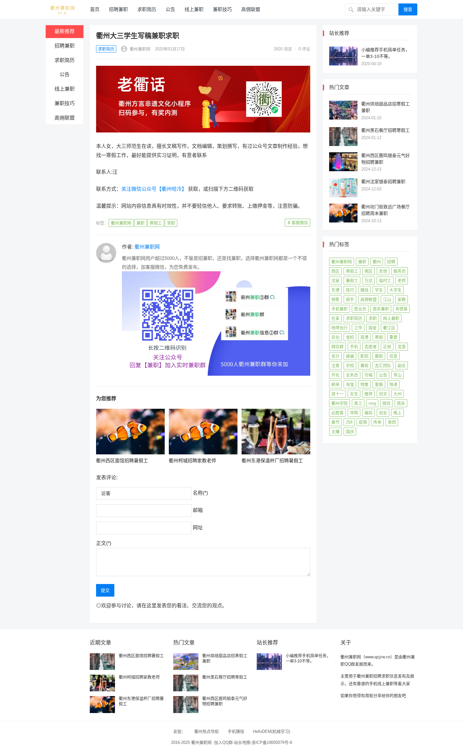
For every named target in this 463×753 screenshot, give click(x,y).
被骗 (350, 356)
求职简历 (146, 9)
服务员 (399, 271)
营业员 (360, 308)
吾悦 (383, 271)
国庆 (350, 431)
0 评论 (304, 49)
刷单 (335, 384)
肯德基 (401, 308)
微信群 (337, 346)
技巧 (350, 290)
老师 (401, 280)
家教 (401, 299)
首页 (95, 9)
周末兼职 (381, 308)
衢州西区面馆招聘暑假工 (122, 460)
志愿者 (370, 346)
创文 (383, 393)
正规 (387, 346)
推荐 (368, 393)
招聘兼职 (118, 9)
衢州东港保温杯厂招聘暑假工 (272, 460)
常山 (397, 375)
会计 (335, 356)
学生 (379, 290)
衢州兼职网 (139, 49)
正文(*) (103, 543)
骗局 (368, 412)
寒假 (379, 337)
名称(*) (200, 493)
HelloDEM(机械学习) (271, 731)
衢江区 (389, 327)
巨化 (335, 337)
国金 (373, 327)
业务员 (352, 375)
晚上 (397, 412)
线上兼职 (194, 9)
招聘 (391, 261)
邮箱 (198, 510)
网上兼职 (391, 318)
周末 (401, 403)
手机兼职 (339, 308)
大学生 (395, 290)
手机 (354, 346)
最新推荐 (64, 31)
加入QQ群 (223, 742)
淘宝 (350, 384)
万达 (368, 280)
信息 (393, 356)
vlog (372, 403)
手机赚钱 (236, 731)
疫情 (363, 422)
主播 (335, 431)
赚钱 (364, 290)
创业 (383, 412)
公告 (170, 9)
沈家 (335, 280)
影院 (364, 356)
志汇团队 (383, 365)
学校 (350, 365)
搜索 (407, 9)
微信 (386, 403)
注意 (335, 365)
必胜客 (337, 412)
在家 (335, 318)
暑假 (364, 365)
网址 (198, 527)
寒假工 (156, 223)
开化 (335, 375)
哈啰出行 (339, 327)
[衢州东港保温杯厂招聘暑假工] (276, 431)
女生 (354, 393)
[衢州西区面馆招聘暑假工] (130, 431)
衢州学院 (339, 403)
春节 (335, 422)
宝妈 (350, 337)
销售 (335, 299)
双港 (364, 337)
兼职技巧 (222, 9)
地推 (364, 384)
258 (349, 422)
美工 (358, 403)
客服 (379, 384)
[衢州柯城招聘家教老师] (203, 431)
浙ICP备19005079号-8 (272, 742)
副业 (401, 365)
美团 (392, 422)
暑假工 (352, 280)
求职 (171, 223)
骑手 (350, 299)
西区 (335, 271)
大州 (397, 393)
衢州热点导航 (206, 731)
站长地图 (242, 742)
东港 (335, 290)
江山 (387, 299)
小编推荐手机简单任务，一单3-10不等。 (308, 658)
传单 (377, 422)
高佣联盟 (250, 9)
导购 (354, 412)
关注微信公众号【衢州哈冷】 (154, 189)
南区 (368, 271)
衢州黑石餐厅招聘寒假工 (385, 130)
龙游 (401, 346)
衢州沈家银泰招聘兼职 (383, 181)
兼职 (140, 223)
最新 (379, 356)
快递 (393, 384)
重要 (393, 337)
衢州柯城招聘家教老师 (192, 460)
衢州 (377, 261)
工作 (358, 327)
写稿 (368, 375)
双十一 (337, 393)
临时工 (385, 280)
